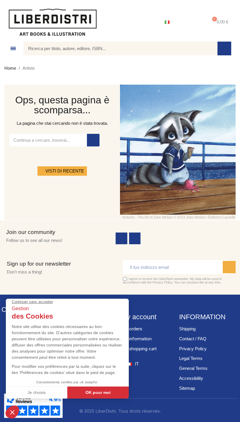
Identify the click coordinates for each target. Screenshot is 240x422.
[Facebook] (121, 238)
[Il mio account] (189, 22)
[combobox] (116, 48)
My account (138, 317)
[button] (219, 22)
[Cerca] (224, 48)
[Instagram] (135, 238)
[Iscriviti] (229, 267)
